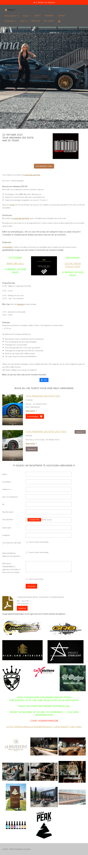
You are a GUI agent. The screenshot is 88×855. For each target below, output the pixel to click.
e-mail (12, 204)
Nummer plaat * (8, 511)
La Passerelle (7, 246)
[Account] (59, 21)
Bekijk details (30, 410)
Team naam (6, 527)
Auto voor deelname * (10, 496)
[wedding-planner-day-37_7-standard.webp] (72, 772)
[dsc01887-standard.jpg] (16, 772)
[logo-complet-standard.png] (44, 825)
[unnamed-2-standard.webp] (16, 797)
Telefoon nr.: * (7, 489)
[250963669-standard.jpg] (72, 746)
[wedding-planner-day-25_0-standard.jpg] (44, 772)
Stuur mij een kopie (36, 578)
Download (22, 608)
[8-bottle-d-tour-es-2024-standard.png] (16, 825)
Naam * (5, 474)
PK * (3, 504)
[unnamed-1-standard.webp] (44, 797)
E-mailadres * (7, 481)
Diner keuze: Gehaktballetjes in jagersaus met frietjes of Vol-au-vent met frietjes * (11, 568)
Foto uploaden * (8, 519)
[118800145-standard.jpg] (44, 746)
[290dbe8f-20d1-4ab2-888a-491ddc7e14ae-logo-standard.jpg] (16, 746)
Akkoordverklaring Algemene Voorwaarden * (11, 554)
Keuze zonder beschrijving (38, 541)
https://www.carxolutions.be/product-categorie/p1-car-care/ (44, 726)
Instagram (6, 535)
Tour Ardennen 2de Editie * (11, 544)
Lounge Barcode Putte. (32, 174)
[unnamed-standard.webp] (72, 797)
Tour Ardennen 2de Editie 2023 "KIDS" (46, 431)
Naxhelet (20, 304)
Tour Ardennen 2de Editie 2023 (43, 396)
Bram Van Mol (15, 263)
